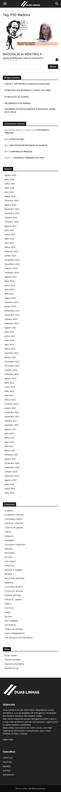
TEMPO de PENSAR (14, 629)
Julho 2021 (9, 433)
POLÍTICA (9, 608)
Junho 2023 (10, 336)
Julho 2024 (9, 281)
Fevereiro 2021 (11, 454)
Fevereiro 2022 (11, 403)
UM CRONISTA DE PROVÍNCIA (19, 637)
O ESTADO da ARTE (14, 586)
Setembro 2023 (12, 323)
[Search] (57, 4)
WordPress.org (11, 668)
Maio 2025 (9, 238)
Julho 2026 (9, 179)
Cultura (8, 531)
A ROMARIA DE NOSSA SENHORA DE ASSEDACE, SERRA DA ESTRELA (30, 110)
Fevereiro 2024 (11, 302)
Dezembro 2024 (12, 259)
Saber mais (8, 739)
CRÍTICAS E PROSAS (14, 523)
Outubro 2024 (11, 268)
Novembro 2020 (12, 467)
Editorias (8, 548)
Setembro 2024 (12, 272)
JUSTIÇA (8, 557)
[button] (4, 4)
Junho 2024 (10, 285)
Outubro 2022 (11, 370)
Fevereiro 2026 (11, 200)
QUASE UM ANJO (16, 139)
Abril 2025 (9, 243)
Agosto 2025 (10, 226)
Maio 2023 (9, 340)
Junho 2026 (10, 183)
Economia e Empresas (15, 544)
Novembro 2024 (12, 264)
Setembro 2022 (12, 374)
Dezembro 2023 (12, 310)
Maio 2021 (9, 442)
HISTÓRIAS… (10, 553)
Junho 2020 (10, 488)
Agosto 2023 (10, 327)
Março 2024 (10, 298)
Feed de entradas (13, 659)
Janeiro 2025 (10, 255)
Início (5, 10)
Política (8, 603)
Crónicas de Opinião (14, 527)
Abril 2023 (9, 344)
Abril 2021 (9, 446)
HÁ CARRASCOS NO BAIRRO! (18, 103)
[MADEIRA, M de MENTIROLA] (30, 35)
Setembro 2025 (12, 221)
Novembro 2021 (12, 416)
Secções (8, 616)
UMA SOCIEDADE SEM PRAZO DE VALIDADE (28, 145)
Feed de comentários (14, 664)
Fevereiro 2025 (11, 251)
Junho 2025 (10, 234)
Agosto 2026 (10, 175)
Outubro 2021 (11, 420)
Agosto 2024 (10, 276)
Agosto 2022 (10, 378)
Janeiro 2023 (10, 357)
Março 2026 (10, 196)
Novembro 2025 (12, 213)
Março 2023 (10, 348)
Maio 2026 (9, 187)
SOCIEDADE (10, 625)
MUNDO (8, 574)
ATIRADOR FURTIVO (14, 514)
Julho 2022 (9, 382)
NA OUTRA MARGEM (14, 578)
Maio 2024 (9, 289)
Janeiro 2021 (10, 459)
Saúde (7, 612)
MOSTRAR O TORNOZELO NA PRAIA (29, 157)
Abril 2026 (9, 192)
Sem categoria (11, 620)
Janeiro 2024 (10, 306)
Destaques (9, 540)
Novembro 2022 (12, 365)
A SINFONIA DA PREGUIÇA (20, 151)
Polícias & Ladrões (13, 599)
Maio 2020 (9, 492)
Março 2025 (10, 247)
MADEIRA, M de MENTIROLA (22, 54)
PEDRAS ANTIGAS (13, 595)
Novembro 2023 (12, 315)
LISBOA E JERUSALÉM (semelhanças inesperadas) (27, 84)
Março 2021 (10, 450)
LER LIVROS (10, 561)
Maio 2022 (9, 391)
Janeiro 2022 (10, 408)
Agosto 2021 (10, 429)
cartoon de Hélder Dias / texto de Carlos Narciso (23, 58)
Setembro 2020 (12, 475)
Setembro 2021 (12, 425)
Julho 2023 (9, 331)
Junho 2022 (10, 387)
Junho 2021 (10, 437)
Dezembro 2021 (12, 412)
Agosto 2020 (10, 480)
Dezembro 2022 (12, 361)
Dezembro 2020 (12, 463)
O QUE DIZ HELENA (14, 591)
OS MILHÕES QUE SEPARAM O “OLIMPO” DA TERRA (28, 90)
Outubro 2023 (11, 319)
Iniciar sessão (11, 655)
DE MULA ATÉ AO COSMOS (17, 97)
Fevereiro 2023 (11, 353)
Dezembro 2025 (12, 209)
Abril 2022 (9, 395)
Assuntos (9, 510)
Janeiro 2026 (10, 204)
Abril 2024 (9, 293)
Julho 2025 (9, 230)
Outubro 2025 (11, 217)
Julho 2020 (9, 484)
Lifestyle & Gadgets (14, 570)
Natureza (9, 582)
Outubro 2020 (11, 471)
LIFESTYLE (9, 565)
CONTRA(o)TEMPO (13, 519)
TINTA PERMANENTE (15, 633)
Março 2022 (10, 399)
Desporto (9, 536)
